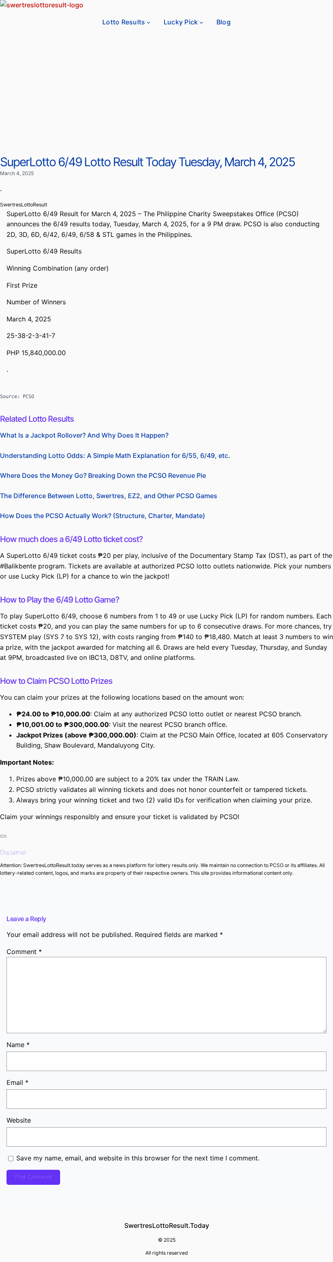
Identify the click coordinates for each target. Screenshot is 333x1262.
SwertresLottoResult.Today (166, 1225)
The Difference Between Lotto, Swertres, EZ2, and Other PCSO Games (108, 496)
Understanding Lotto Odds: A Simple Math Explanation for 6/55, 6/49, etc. (115, 455)
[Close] (3, 836)
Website (18, 1120)
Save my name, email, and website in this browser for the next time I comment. (137, 1158)
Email (17, 1082)
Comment (24, 952)
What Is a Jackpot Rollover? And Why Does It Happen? (84, 435)
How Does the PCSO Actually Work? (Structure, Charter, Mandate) (102, 516)
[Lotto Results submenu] (149, 22)
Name (18, 1045)
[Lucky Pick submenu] (201, 22)
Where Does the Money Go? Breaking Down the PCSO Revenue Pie (103, 475)
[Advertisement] (166, 94)
